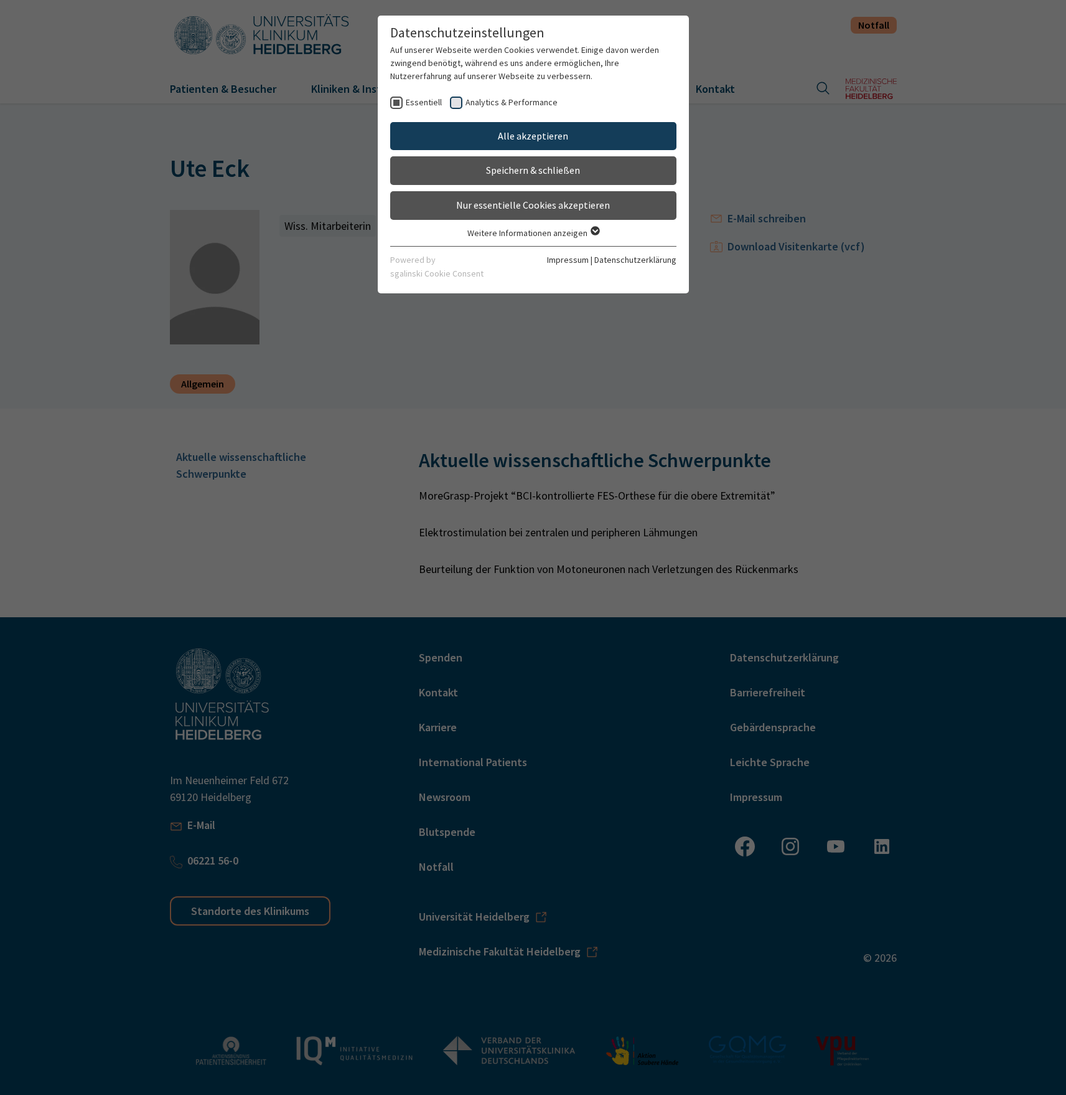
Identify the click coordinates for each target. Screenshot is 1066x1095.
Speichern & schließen (533, 170)
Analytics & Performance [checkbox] (511, 102)
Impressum (568, 259)
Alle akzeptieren (533, 136)
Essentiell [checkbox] (424, 102)
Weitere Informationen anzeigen (528, 233)
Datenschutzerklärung (635, 259)
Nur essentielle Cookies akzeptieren (533, 205)
